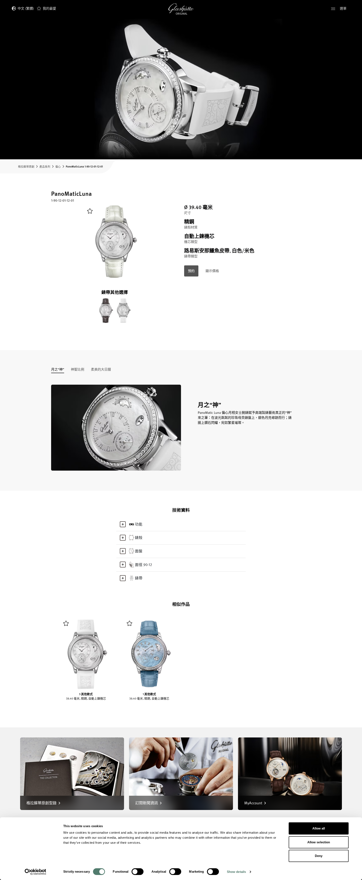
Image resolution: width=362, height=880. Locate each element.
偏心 (58, 166)
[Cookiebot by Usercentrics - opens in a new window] (35, 872)
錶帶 (138, 578)
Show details (236, 872)
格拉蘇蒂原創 (26, 166)
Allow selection (318, 842)
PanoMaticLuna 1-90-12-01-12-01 (84, 166)
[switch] (138, 871)
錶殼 (138, 537)
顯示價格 (212, 270)
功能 (138, 524)
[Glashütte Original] (181, 9)
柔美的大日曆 (101, 370)
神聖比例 (77, 370)
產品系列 (44, 166)
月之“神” (57, 370)
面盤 (138, 551)
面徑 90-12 (143, 564)
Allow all (318, 828)
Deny (318, 856)
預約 (191, 270)
